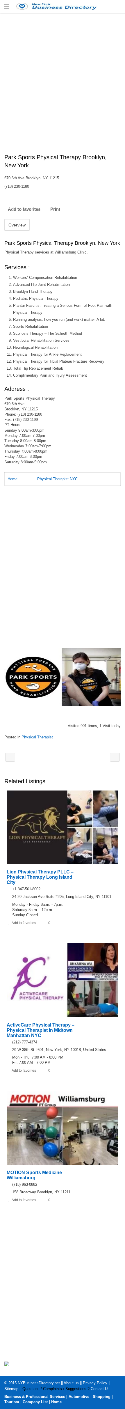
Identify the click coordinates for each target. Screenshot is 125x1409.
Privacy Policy (95, 1383)
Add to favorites (24, 209)
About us (71, 1383)
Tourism (11, 1402)
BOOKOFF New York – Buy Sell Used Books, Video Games (10, 757)
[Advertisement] (62, 86)
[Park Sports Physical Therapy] (62, 677)
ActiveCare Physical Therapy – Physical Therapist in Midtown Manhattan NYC (40, 1030)
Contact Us (100, 1389)
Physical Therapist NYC (57, 479)
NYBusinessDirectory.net (39, 1383)
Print (55, 209)
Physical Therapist (37, 737)
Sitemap (11, 1389)
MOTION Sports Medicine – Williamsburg (115, 757)
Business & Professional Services (34, 1396)
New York (118, 6)
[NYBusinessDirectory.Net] (57, 6)
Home (12, 479)
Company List (35, 1402)
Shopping (101, 1396)
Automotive (79, 1396)
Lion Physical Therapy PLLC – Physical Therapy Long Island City (40, 877)
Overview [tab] (17, 225)
